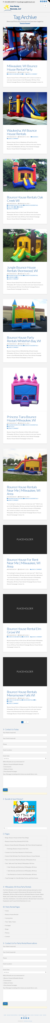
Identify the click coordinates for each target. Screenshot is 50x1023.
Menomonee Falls (28, 700)
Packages (8, 925)
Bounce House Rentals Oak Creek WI (25, 199)
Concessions (9, 918)
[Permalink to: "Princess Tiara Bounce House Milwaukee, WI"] (25, 389)
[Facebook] (41, 1)
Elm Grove (26, 637)
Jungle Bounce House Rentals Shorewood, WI (22, 269)
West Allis (11, 426)
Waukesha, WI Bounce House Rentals (22, 132)
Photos (7, 933)
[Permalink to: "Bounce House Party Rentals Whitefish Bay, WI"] (25, 315)
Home (7, 911)
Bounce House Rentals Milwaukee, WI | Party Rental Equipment (23, 845)
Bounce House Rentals (14, 74)
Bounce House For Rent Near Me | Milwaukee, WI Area (23, 563)
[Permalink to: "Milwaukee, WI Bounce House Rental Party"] (25, 43)
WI (23, 74)
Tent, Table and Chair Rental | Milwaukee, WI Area (19, 863)
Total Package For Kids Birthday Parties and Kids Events (21, 878)
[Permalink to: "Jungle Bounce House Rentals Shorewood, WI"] (25, 245)
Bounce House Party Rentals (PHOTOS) (16, 841)
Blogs (6, 929)
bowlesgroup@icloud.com (26, 2)
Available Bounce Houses (15, 205)
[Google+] (44, 1)
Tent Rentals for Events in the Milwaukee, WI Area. (22, 874)
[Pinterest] (46, 1)
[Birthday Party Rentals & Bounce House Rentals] (13, 8)
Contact (7, 936)
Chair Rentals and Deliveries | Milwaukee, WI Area (22, 867)
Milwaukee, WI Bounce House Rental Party (22, 67)
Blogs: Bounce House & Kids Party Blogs (17, 837)
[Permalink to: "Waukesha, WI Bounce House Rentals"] (25, 108)
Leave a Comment (32, 74)
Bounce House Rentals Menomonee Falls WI (22, 693)
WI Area (20, 207)
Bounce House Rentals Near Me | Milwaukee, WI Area (23, 490)
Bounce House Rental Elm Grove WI (24, 630)
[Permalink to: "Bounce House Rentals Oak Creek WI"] (25, 175)
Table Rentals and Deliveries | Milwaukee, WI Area (22, 870)
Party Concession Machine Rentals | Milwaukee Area (20, 859)
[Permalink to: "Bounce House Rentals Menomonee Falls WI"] (25, 671)
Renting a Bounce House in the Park (17, 848)
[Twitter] (42, 1)
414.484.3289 (9, 2)
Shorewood (11, 277)
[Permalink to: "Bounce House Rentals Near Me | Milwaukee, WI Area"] (25, 465)
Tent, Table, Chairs (10, 922)
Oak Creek (11, 207)
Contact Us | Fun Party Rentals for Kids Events (18, 852)
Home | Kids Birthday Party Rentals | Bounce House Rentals (22, 856)
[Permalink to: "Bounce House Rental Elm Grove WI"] (25, 608)
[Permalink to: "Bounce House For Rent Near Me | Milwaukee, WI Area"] (25, 539)
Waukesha (35, 137)
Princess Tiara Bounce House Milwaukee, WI (21, 418)
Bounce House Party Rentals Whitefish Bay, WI (24, 339)
